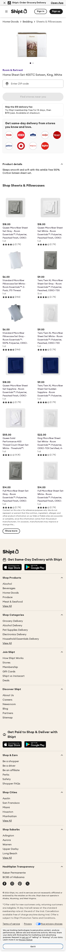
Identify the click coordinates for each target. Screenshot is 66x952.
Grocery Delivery (13, 621)
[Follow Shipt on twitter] (27, 884)
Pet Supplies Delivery (15, 630)
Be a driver (9, 766)
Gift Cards (9, 671)
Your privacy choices (51, 924)
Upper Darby (11, 849)
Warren (7, 844)
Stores (6, 662)
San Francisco (11, 803)
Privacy (28, 924)
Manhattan (10, 816)
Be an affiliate (11, 770)
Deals (6, 680)
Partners (8, 713)
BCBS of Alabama (13, 877)
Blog (5, 708)
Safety (7, 779)
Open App (57, 3)
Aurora (7, 840)
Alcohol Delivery (12, 625)
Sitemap (8, 717)
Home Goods (11, 593)
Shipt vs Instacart (14, 676)
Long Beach (10, 853)
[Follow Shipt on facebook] (4, 884)
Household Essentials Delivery (21, 639)
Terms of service (11, 924)
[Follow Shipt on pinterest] (20, 884)
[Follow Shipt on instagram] (12, 884)
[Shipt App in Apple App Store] (12, 567)
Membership (10, 667)
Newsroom (9, 704)
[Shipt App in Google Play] (35, 567)
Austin (6, 798)
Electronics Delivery (14, 634)
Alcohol (7, 584)
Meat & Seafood (13, 601)
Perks (6, 774)
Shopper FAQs (11, 783)
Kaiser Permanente (14, 872)
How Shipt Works (13, 658)
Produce (7, 597)
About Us (8, 695)
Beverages (9, 588)
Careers (7, 699)
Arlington (8, 835)
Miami (6, 807)
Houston (8, 812)
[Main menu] (6, 11)
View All (7, 606)
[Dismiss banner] (4, 3)
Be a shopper (11, 761)
